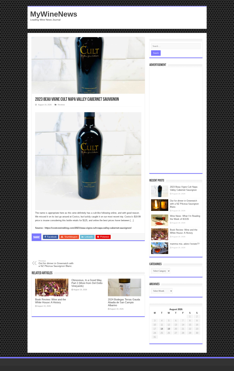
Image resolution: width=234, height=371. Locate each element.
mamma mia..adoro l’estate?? (184, 244)
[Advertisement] (141, 17)
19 (169, 329)
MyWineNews (53, 14)
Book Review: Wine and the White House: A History (50, 301)
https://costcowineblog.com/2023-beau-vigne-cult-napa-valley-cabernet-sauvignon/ (88, 228)
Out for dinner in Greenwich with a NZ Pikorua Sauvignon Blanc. (56, 263)
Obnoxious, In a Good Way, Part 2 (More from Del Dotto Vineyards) (86, 283)
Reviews (61, 105)
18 (162, 329)
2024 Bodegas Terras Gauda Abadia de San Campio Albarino (124, 302)
